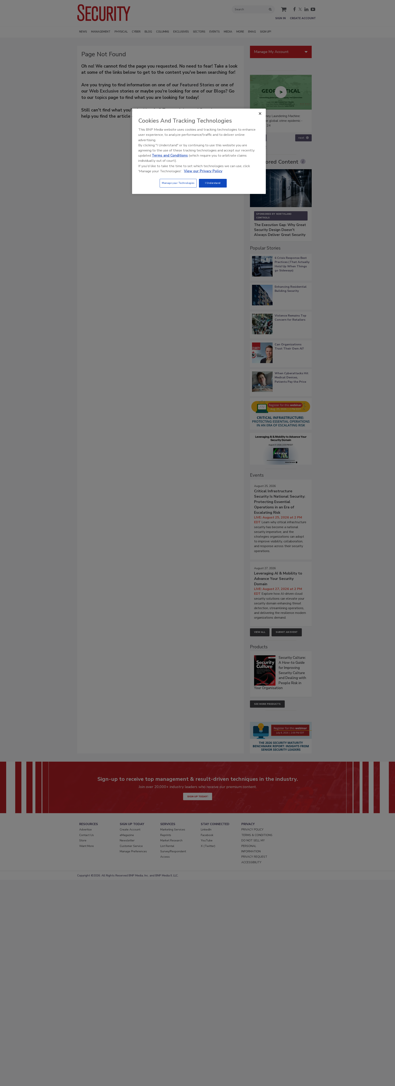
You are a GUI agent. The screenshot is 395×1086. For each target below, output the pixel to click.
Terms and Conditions (170, 155)
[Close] (260, 113)
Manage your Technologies (178, 183)
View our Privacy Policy (203, 171)
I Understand (213, 183)
